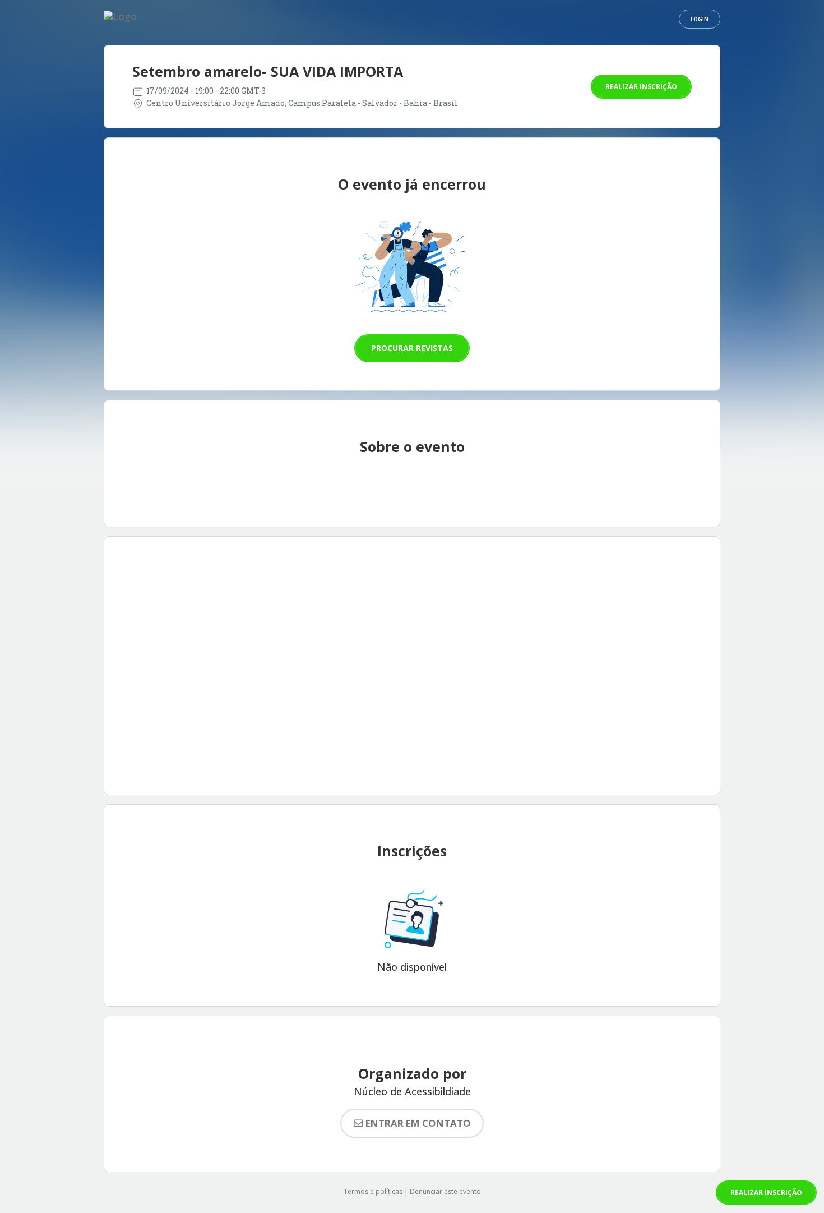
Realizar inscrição (641, 86)
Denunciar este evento (445, 1191)
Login (700, 19)
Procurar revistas (412, 348)
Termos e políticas (373, 1191)
